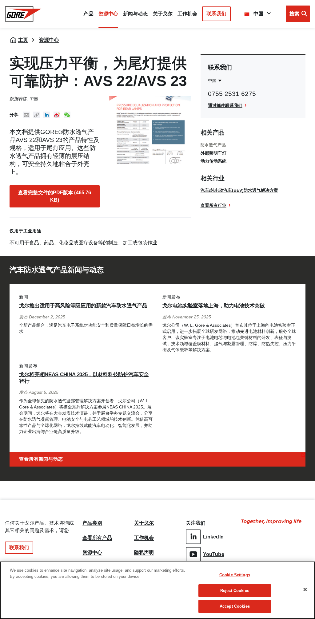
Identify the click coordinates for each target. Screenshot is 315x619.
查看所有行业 (213, 205)
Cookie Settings (234, 575)
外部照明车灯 (213, 153)
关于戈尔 (163, 13)
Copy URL (36, 115)
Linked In (46, 115)
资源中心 (49, 39)
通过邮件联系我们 (225, 105)
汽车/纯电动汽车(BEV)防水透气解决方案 (239, 190)
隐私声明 (144, 552)
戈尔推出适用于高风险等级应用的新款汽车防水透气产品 (83, 306)
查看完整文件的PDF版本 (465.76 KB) (54, 196)
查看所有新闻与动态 (41, 459)
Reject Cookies (234, 590)
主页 (23, 39)
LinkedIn (213, 536)
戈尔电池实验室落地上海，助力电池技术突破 (213, 306)
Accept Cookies (235, 606)
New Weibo (57, 115)
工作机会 (144, 537)
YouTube (213, 554)
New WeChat (67, 115)
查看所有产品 (97, 537)
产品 (88, 13)
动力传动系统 (213, 161)
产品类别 (92, 523)
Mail (26, 115)
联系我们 (216, 13)
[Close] (305, 589)
